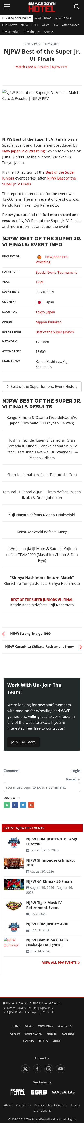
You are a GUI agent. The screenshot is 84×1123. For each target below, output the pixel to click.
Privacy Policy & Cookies (50, 1105)
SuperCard (33, 1033)
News (29, 1026)
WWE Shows (43, 18)
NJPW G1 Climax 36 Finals (49, 881)
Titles (43, 1041)
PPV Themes (32, 32)
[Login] (7, 805)
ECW (55, 25)
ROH (35, 25)
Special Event (46, 272)
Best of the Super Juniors (55, 332)
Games (52, 1033)
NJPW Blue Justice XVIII (47, 923)
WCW (45, 25)
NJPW (24, 25)
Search (75, 1105)
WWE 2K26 (45, 1026)
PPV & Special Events (16, 18)
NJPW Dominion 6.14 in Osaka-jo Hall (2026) (47, 942)
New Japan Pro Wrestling (23, 151)
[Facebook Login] (15, 805)
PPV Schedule (11, 32)
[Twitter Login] (23, 805)
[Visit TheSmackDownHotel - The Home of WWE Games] (18, 1092)
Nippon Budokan (49, 322)
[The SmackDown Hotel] (42, 7)
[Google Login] (31, 805)
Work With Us (42, 1111)
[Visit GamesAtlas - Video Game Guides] (63, 1092)
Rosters (68, 1033)
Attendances (70, 25)
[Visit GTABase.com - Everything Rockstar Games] (39, 1092)
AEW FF (15, 1033)
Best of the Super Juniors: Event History (43, 386)
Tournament (67, 272)
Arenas (49, 32)
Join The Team (23, 742)
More (56, 1041)
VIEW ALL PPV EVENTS (59, 962)
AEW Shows (63, 18)
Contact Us (23, 1105)
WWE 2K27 (65, 1026)
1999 (39, 282)
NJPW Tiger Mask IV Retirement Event (44, 905)
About (8, 1105)
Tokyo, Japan (45, 312)
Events (28, 1041)
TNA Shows (9, 25)
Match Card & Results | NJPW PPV (41, 67)
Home (15, 1026)
